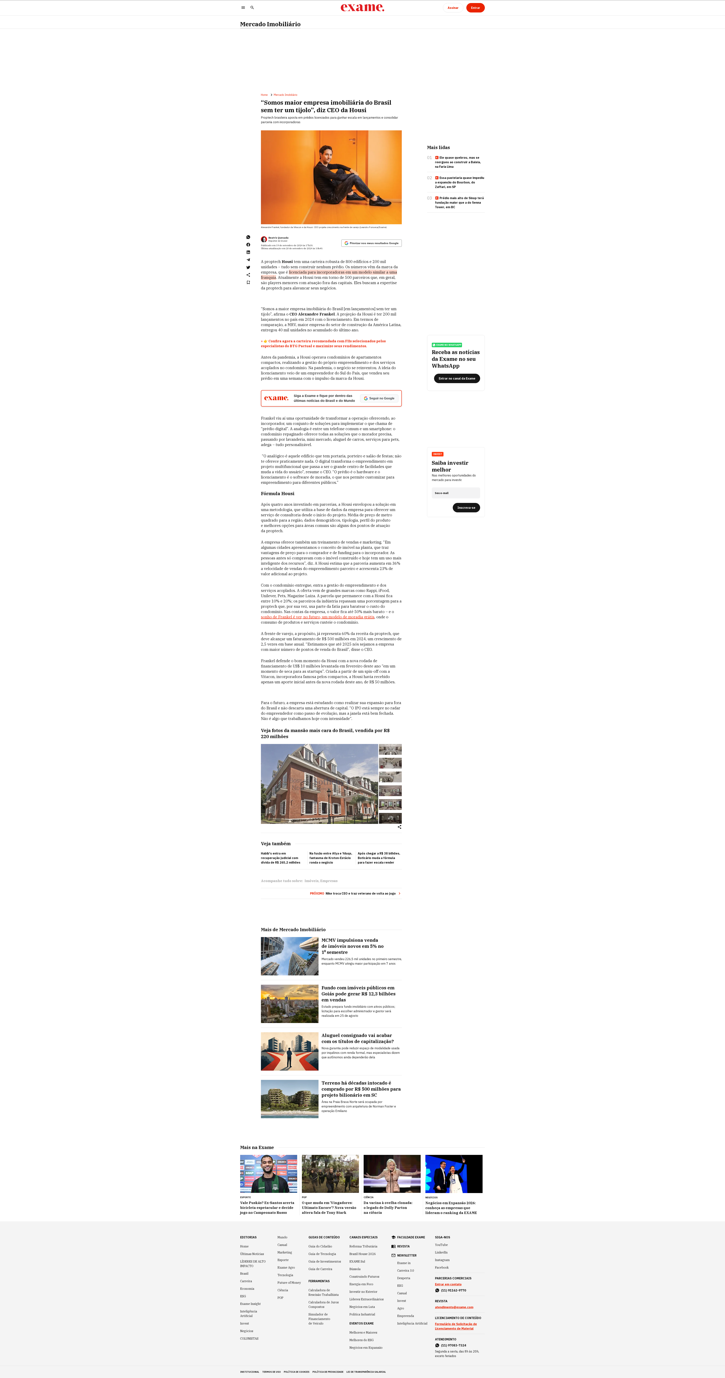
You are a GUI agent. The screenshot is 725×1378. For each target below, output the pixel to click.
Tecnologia (285, 1275)
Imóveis (312, 881)
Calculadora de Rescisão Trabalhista (324, 1292)
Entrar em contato (448, 1284)
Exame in (404, 1263)
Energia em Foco (361, 1284)
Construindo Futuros (364, 1276)
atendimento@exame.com (454, 1307)
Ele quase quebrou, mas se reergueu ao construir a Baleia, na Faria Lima (458, 162)
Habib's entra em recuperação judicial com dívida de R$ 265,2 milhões (280, 857)
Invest (244, 1323)
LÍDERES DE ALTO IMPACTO (253, 1264)
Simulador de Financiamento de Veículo (319, 1318)
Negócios (246, 1331)
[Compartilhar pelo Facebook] (248, 244)
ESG (243, 1296)
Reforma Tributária (363, 1246)
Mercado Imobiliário (270, 24)
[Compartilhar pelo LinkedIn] (248, 252)
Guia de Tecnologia (322, 1254)
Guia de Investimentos (325, 1261)
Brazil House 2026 (362, 1254)
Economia (247, 1289)
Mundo (282, 1237)
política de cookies (296, 1371)
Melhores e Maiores (363, 1332)
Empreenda (405, 1316)
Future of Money (289, 1282)
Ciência (283, 1290)
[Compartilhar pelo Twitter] (248, 267)
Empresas (329, 881)
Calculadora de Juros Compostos (324, 1304)
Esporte (283, 1260)
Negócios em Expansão (366, 1347)
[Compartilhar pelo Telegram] (248, 260)
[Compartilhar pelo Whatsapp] (248, 237)
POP (280, 1298)
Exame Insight (250, 1304)
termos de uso (271, 1371)
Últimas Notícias (252, 1254)
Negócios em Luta (362, 1307)
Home (264, 95)
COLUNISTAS (249, 1338)
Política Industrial (362, 1314)
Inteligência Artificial (248, 1313)
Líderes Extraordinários (366, 1299)
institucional (249, 1371)
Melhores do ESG (361, 1340)
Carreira (246, 1281)
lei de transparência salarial (366, 1371)
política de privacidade (327, 1371)
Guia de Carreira (320, 1269)
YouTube (441, 1245)
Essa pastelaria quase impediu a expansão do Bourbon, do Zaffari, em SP (459, 182)
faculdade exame (411, 1237)
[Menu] (243, 8)
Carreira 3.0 (405, 1270)
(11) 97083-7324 (453, 1345)
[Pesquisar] (252, 8)
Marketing (285, 1252)
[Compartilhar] (399, 827)
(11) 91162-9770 (453, 1290)
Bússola (355, 1269)
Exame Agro (286, 1267)
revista (403, 1246)
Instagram (442, 1260)
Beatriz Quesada (278, 237)
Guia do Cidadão (320, 1246)
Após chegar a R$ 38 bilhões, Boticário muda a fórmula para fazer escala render (379, 857)
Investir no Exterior (363, 1292)
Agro (400, 1308)
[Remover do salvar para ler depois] (248, 282)
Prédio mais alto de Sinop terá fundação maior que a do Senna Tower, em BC (459, 202)
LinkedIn (441, 1252)
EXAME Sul (357, 1261)
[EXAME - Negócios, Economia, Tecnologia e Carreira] (362, 7)
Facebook (442, 1267)
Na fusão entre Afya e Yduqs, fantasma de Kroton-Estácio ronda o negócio (330, 857)
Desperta (403, 1278)
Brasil (244, 1273)
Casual (282, 1245)
